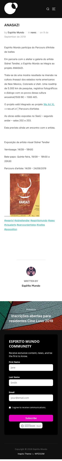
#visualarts (10, 224)
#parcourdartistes (26, 224)
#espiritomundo (38, 220)
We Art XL (49, 104)
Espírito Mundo (16, 32)
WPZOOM (39, 453)
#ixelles (41, 224)
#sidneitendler (22, 220)
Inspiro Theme (24, 453)
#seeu (51, 220)
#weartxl (9, 220)
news (33, 32)
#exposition (10, 229)
